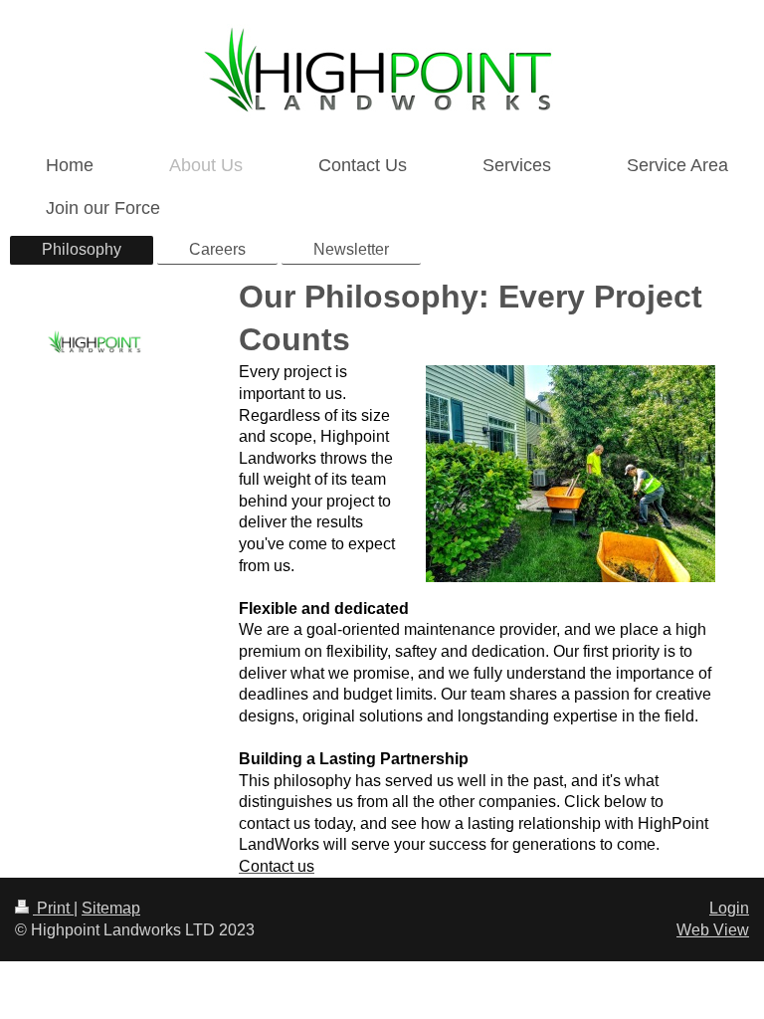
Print (53, 908)
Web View (712, 929)
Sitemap (111, 908)
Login (729, 908)
